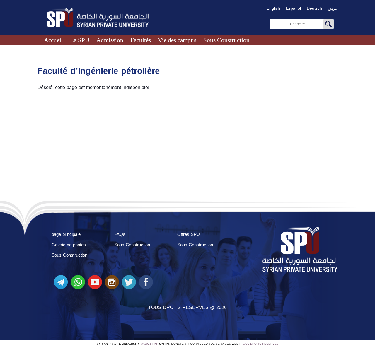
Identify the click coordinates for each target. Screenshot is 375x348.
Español (293, 8)
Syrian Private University (118, 344)
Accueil (53, 40)
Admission (109, 40)
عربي (332, 8)
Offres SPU (188, 234)
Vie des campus (177, 40)
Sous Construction (226, 40)
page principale (66, 234)
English (273, 8)
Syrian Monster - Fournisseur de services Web (198, 344)
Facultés (140, 40)
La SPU (79, 40)
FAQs (119, 234)
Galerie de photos (69, 245)
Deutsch (314, 8)
